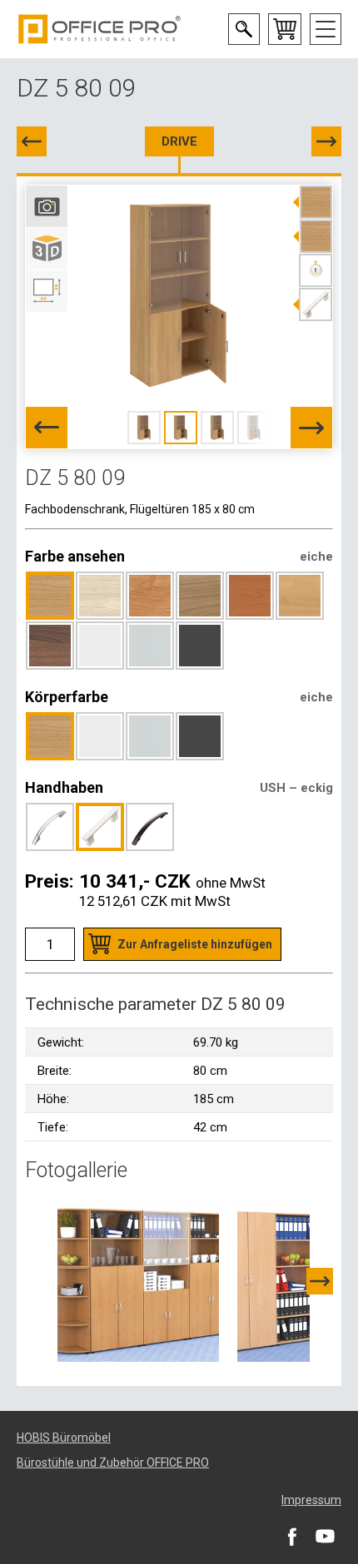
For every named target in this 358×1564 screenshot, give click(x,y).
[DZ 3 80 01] (326, 141)
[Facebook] (291, 1535)
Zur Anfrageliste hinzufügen (194, 944)
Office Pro (100, 29)
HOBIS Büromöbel (64, 1437)
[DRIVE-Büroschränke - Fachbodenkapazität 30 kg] (138, 1280)
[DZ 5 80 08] (32, 141)
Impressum (311, 1500)
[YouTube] (324, 1535)
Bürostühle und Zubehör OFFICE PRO (113, 1462)
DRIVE (179, 141)
